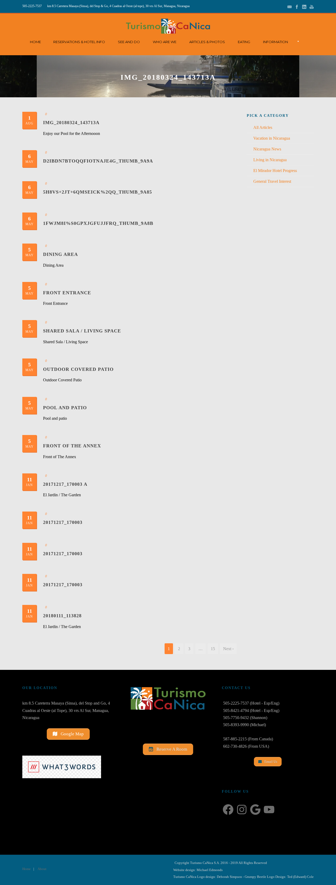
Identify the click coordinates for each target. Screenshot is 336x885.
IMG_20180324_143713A (71, 122)
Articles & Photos (207, 42)
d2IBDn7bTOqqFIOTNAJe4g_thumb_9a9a (98, 161)
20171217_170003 (62, 522)
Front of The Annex (72, 445)
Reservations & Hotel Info (79, 42)
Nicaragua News (267, 149)
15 (213, 648)
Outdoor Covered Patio (78, 369)
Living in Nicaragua (270, 160)
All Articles (262, 127)
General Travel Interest (272, 181)
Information (275, 42)
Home (35, 42)
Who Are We (164, 42)
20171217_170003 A (65, 484)
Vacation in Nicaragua (271, 138)
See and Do (129, 42)
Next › (228, 648)
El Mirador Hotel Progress (275, 170)
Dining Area (60, 254)
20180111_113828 (62, 615)
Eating (244, 42)
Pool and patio (65, 407)
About (42, 869)
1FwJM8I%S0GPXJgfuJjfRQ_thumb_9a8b (98, 223)
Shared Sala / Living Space (82, 330)
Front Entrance (67, 292)
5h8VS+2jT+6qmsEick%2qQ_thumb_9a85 (97, 192)
